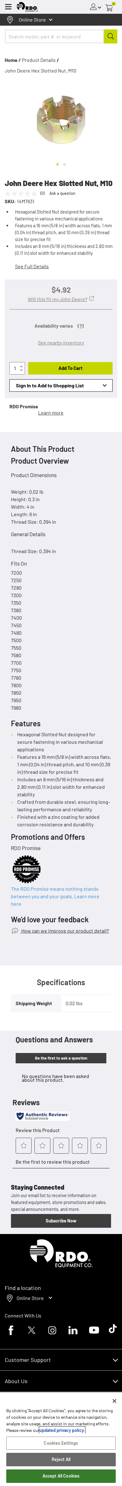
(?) (81, 326)
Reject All (61, 1459)
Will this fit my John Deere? (57, 299)
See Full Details (32, 266)
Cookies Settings (61, 1443)
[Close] (114, 1401)
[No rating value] (22, 193)
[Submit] (110, 36)
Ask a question (62, 193)
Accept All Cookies (61, 1475)
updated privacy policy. (62, 1430)
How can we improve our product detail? (64, 931)
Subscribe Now (61, 1220)
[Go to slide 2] (64, 164)
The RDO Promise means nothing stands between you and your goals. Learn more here (55, 896)
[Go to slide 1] (57, 164)
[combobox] (61, 36)
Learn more (51, 413)
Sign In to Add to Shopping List (50, 385)
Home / (13, 60)
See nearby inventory (61, 342)
